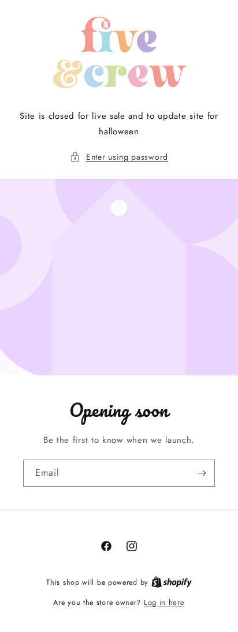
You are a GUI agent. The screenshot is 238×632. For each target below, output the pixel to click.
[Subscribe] (201, 473)
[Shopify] (171, 582)
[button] (119, 157)
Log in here (164, 602)
